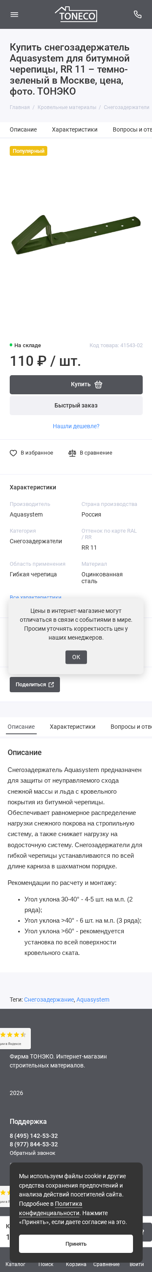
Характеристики (75, 129)
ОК (76, 657)
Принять (76, 1244)
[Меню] (14, 14)
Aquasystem (92, 999)
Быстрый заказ (76, 405)
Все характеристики (36, 597)
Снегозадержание (49, 999)
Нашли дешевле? (76, 426)
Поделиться (31, 684)
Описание (23, 129)
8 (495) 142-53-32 (34, 1135)
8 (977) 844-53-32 (34, 1144)
